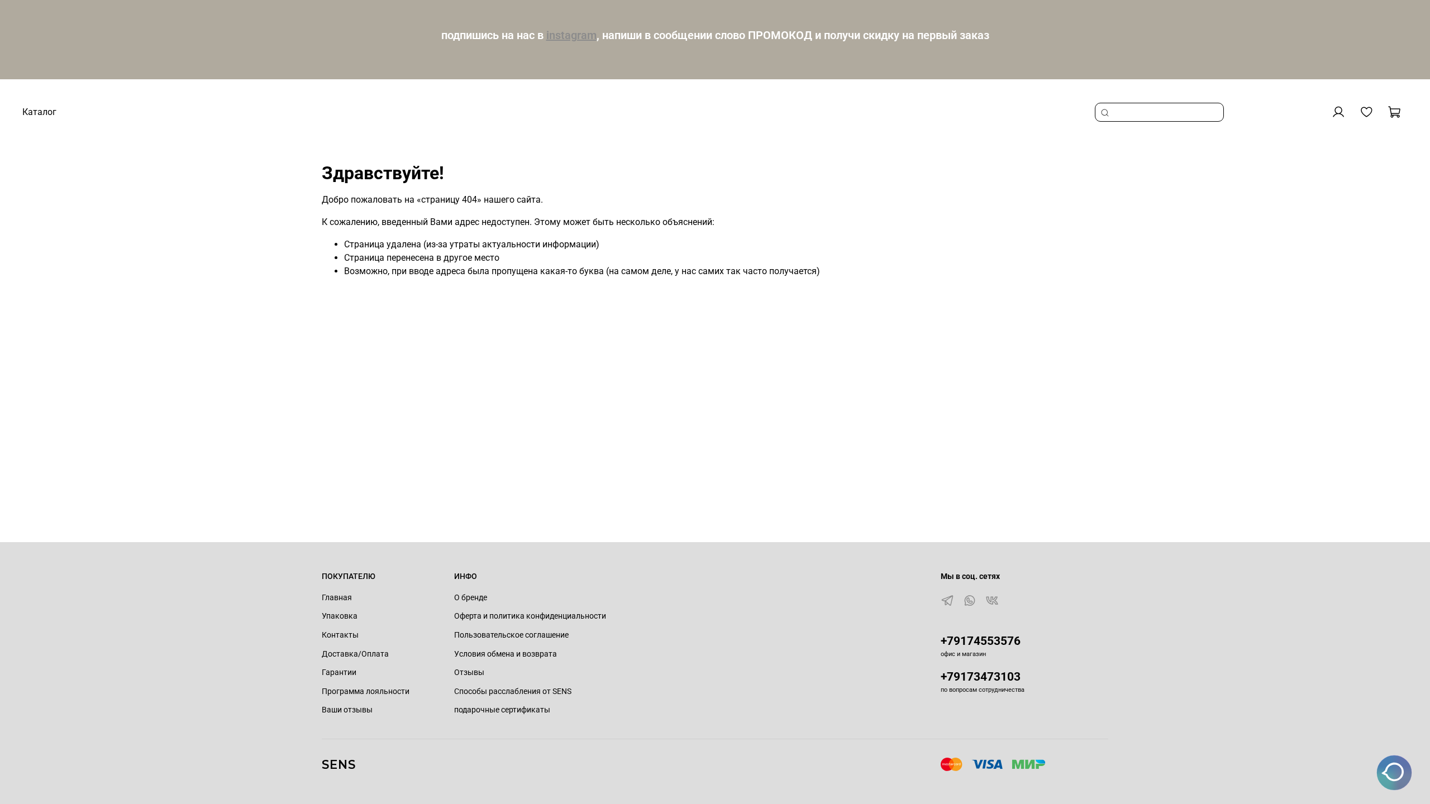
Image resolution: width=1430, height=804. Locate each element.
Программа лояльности (365, 691)
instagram (571, 35)
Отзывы (469, 672)
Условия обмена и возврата (505, 654)
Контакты (340, 635)
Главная (337, 597)
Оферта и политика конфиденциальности (530, 616)
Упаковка (340, 616)
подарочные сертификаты (502, 710)
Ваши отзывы (347, 710)
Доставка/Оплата (355, 654)
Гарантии (339, 672)
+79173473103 (981, 676)
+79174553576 (981, 641)
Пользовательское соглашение (511, 635)
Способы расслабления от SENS (512, 691)
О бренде (470, 597)
